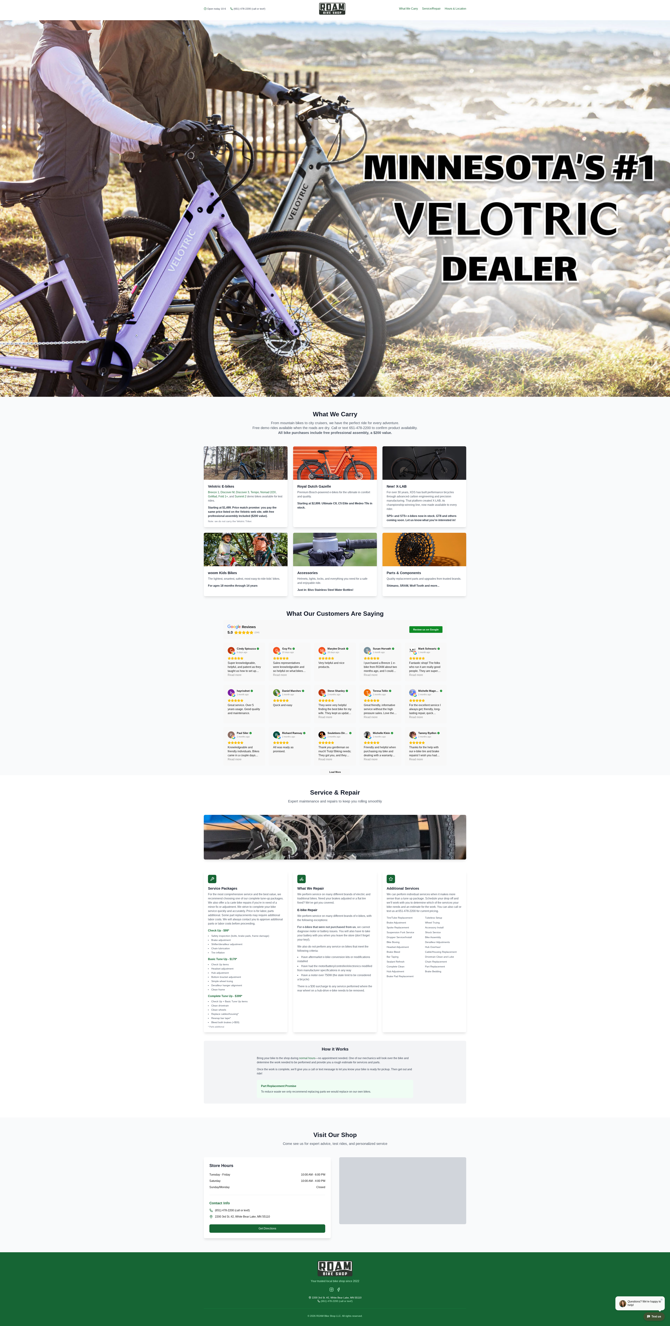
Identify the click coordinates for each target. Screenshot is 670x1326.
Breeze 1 (213, 492)
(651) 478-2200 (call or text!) (249, 8)
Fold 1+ (223, 496)
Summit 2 (240, 496)
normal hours (307, 1058)
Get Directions (267, 1228)
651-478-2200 (360, 428)
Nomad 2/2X (268, 492)
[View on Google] (231, 650)
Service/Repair (431, 8)
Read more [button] (234, 674)
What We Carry (408, 8)
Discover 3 (242, 492)
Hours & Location (455, 8)
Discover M (227, 492)
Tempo (255, 492)
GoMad (212, 496)
